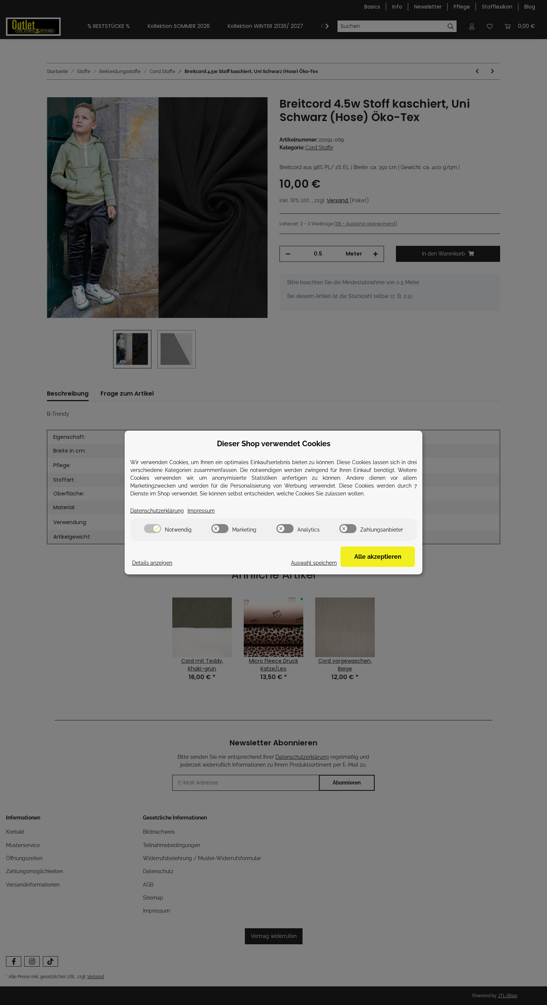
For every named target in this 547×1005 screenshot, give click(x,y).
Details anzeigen (152, 563)
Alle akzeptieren (378, 556)
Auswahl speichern (314, 563)
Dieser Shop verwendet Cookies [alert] (273, 443)
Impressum (201, 511)
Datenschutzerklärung (157, 511)
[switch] (152, 528)
